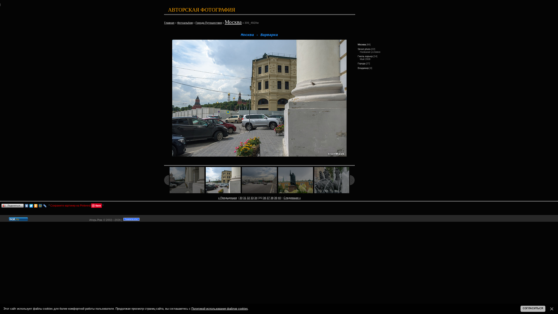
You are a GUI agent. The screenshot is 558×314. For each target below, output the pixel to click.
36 (264, 198)
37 (268, 198)
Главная (169, 22)
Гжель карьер (365, 56)
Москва (233, 22)
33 (252, 198)
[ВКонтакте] (26, 206)
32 (248, 198)
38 (272, 198)
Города (361, 63)
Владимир (363, 68)
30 (241, 198)
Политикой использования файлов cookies (219, 308)
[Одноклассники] (36, 206)
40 (279, 198)
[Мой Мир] (40, 206)
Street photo (364, 49)
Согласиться (533, 308)
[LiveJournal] (45, 206)
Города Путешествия (209, 22)
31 (244, 198)
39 (275, 198)
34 (255, 198)
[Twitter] (31, 206)
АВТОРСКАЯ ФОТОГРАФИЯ (201, 10)
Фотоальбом (185, 22)
